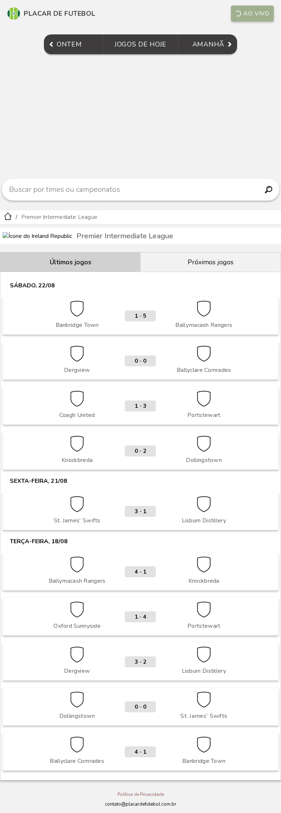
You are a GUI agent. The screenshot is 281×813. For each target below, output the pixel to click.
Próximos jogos (210, 262)
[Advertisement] (140, 116)
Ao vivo (256, 14)
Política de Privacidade (140, 794)
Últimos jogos (70, 262)
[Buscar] (269, 189)
